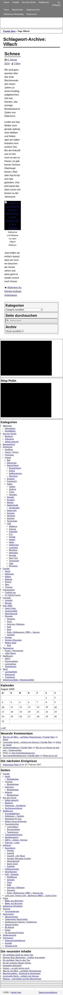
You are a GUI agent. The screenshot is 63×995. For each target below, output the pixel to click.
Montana (13, 550)
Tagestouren (10, 666)
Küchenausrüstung (13, 808)
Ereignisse (7, 447)
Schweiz (11, 513)
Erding (12, 470)
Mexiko (10, 502)
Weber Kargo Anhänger (16, 821)
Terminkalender (12, 911)
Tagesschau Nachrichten (16, 919)
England (11, 478)
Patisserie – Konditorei (15, 805)
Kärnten (8, 291)
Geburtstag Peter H (12, 764)
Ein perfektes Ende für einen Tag (18, 955)
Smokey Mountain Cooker (19, 858)
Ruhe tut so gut (50, 755)
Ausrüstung (10, 848)
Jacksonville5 (11, 611)
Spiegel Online (11, 924)
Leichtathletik (11, 672)
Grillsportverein (12, 869)
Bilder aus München (14, 901)
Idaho (11, 542)
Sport (5, 669)
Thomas (8, 587)
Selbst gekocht (11, 441)
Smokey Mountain (13, 640)
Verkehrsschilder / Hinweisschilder (18, 680)
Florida (12, 537)
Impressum (32, 14)
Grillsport (7, 845)
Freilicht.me (10, 592)
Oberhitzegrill (11, 613)
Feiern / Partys (11, 452)
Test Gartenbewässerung (23, 753)
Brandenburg (15, 468)
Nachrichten (17, 9)
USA (9, 523)
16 (55, 707)
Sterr (7, 584)
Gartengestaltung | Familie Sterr (18, 747)
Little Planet (10, 653)
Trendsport (10, 677)
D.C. (11, 534)
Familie (15, 2)
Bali (8, 460)
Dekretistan (10, 428)
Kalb (9, 627)
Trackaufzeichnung (13, 834)
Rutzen (8, 582)
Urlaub (8, 457)
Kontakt (8, 943)
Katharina (18, 291)
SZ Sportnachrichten (14, 932)
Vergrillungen (11, 871)
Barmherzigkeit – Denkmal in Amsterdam (22, 973)
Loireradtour (10, 664)
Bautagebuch (9, 444)
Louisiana (13, 547)
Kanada (10, 497)
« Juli (3, 728)
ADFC (7, 658)
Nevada (12, 555)
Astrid (7, 571)
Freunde (7, 598)
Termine (6, 909)
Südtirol (12, 489)
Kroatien (11, 500)
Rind (9, 629)
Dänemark (12, 463)
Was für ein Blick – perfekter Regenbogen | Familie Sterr (29, 737)
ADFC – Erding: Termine (16, 840)
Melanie (8, 579)
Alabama (13, 526)
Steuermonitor (11, 917)
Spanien (11, 518)
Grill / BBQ (7, 605)
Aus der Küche (29, 2)
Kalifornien (14, 545)
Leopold (8, 600)
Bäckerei (9, 436)
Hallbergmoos (15, 473)
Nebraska (13, 552)
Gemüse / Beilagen (16, 624)
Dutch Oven (10, 608)
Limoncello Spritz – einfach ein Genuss (21, 976)
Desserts (11, 619)
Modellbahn (10, 431)
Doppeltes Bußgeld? (12, 965)
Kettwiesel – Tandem (14, 816)
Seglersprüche (33, 9)
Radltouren (44, 2)
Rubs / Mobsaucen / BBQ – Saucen (23, 632)
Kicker (8, 930)
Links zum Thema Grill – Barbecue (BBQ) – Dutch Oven (31, 895)
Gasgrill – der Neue (16, 856)
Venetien (13, 494)
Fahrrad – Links (12, 842)
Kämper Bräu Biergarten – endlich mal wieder (24, 957)
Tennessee (14, 560)
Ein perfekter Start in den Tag (16, 960)
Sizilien (12, 486)
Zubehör (11, 866)
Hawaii (12, 539)
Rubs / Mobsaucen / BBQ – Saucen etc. (25, 893)
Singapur (11, 515)
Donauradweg (11, 661)
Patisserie (9, 439)
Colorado (13, 531)
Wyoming (13, 566)
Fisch (9, 621)
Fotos (6, 9)
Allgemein (12, 287)
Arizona (12, 529)
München (13, 476)
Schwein (11, 634)
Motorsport (10, 674)
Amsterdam (14, 508)
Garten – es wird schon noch (16, 968)
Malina (8, 576)
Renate (8, 603)
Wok (9, 645)
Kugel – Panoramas (14, 650)
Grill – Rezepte (12, 874)
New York (13, 558)
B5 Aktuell (9, 927)
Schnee (12, 53)
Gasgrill (10, 853)
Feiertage (9, 455)
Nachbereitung (11, 837)
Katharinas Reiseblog (13, 14)
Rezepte (9, 616)
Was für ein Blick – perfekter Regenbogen (22, 971)
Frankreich (12, 481)
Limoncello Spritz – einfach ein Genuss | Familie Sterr (27, 742)
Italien (9, 484)
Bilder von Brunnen (14, 903)
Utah (11, 563)
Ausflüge (9, 449)
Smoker (8, 637)
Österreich (12, 510)
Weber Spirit (10, 642)
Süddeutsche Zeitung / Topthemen (21, 922)
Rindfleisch (12, 877)
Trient (11, 492)
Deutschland (12, 465)
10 (3, 707)
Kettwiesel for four (13, 819)
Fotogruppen (9, 590)
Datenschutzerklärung (15, 940)
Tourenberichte (12, 824)
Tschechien (12, 521)
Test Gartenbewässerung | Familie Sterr (21, 755)
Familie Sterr (9, 31)
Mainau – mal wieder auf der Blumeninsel (22, 979)
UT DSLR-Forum (13, 595)
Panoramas (8, 648)
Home (6, 2)
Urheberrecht (11, 946)
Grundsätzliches (12, 813)
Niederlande (12, 505)
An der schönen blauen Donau (17, 963)
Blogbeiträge (13, 779)
